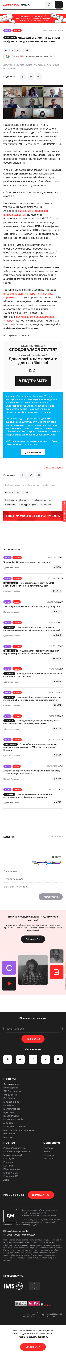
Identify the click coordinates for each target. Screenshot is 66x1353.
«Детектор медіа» (53, 467)
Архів (6, 1179)
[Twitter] (31, 76)
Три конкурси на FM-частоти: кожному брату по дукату (31, 606)
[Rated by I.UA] (46, 1305)
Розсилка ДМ (10, 1176)
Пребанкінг (9, 1098)
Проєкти (9, 1079)
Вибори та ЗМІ (11, 1115)
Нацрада (11, 504)
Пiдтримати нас (41, 1194)
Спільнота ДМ (33, 939)
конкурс (47, 504)
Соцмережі (51, 1143)
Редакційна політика (14, 1148)
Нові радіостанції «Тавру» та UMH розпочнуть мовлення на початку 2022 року (28, 584)
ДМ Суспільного (12, 1091)
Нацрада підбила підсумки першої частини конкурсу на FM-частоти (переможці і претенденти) (32, 698)
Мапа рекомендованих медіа (19, 1130)
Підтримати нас (12, 1169)
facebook (48, 1148)
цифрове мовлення (42, 500)
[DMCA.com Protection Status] (21, 1305)
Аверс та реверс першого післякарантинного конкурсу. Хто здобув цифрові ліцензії (32, 772)
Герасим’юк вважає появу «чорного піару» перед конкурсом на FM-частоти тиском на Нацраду (30, 747)
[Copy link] (39, 76)
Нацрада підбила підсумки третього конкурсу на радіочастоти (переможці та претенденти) (31, 628)
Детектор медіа (11, 1084)
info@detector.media (17, 1231)
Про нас (9, 1143)
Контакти (8, 1165)
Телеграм (48, 1155)
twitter (46, 1151)
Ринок (7, 30)
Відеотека (8, 1112)
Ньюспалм (9, 1133)
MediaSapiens (10, 1087)
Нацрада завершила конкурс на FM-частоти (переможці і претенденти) (32, 675)
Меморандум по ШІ (13, 1155)
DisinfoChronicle (11, 1108)
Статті (16, 602)
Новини (17, 30)
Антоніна (8, 1123)
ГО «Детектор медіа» (14, 1126)
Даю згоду (33, 1346)
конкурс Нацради (29, 504)
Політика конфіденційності (17, 1151)
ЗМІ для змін (10, 1094)
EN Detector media (13, 1119)
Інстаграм (48, 1158)
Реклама (8, 1162)
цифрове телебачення (17, 500)
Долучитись (33, 452)
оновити (56, 856)
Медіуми (8, 1137)
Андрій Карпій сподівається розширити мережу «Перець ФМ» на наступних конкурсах (31, 652)
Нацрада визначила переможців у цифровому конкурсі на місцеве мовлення (27, 796)
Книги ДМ (8, 1158)
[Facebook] (23, 76)
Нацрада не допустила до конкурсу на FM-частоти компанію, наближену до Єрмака (31, 722)
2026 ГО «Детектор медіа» (21, 1234)
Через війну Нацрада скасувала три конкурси (26, 562)
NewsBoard (9, 1105)
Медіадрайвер (11, 1101)
